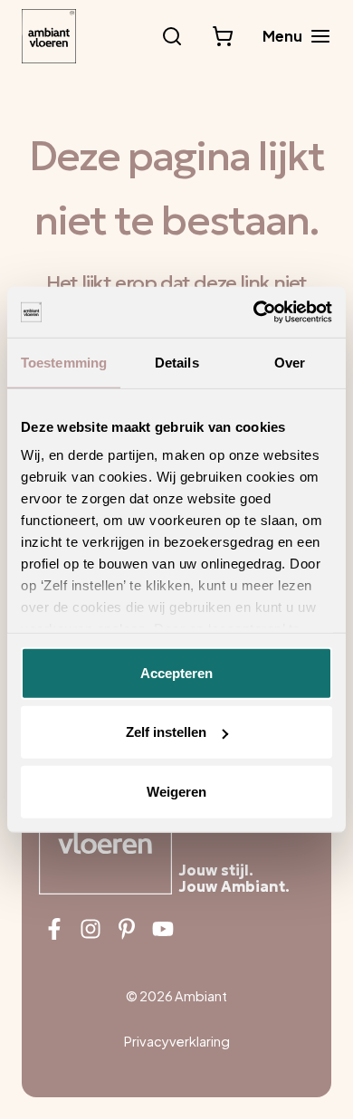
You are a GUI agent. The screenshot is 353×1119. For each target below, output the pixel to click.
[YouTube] (163, 929)
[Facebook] (54, 929)
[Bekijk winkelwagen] (223, 36)
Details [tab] (177, 361)
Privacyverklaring (177, 1041)
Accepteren (176, 672)
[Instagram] (90, 929)
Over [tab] (289, 361)
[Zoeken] (172, 36)
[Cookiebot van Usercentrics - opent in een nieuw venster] (254, 312)
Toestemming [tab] (64, 361)
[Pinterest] (127, 929)
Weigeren (176, 791)
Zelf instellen (166, 732)
